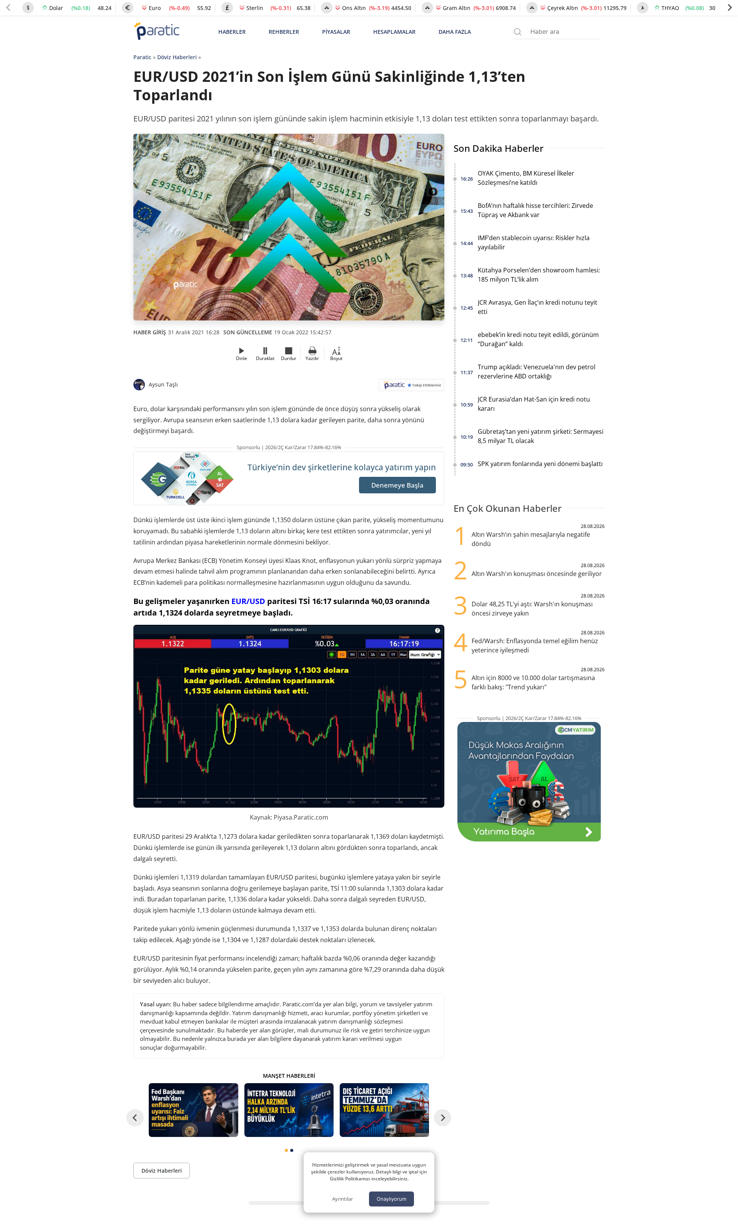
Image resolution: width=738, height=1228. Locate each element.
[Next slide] (729, 8)
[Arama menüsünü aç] (517, 31)
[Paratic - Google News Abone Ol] (411, 387)
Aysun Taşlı (163, 384)
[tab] (286, 1150)
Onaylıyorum (391, 1199)
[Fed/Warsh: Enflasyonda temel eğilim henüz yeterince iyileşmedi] (193, 1110)
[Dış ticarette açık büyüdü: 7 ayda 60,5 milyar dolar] (384, 1110)
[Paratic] (156, 31)
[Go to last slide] (135, 1117)
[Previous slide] (8, 8)
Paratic (142, 57)
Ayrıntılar (342, 1198)
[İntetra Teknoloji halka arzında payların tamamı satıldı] (288, 1110)
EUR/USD (248, 601)
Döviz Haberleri (177, 57)
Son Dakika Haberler (499, 148)
